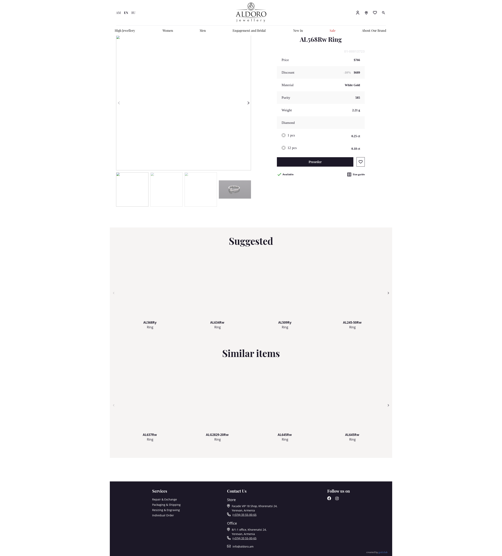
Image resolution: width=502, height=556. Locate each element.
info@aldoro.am (243, 546)
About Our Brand (374, 30)
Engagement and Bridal (249, 30)
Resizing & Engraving (166, 510)
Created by (376, 552)
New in (298, 30)
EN (126, 13)
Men (203, 30)
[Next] (248, 103)
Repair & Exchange (164, 499)
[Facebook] (329, 499)
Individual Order (163, 515)
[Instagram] (337, 499)
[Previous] (118, 103)
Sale (333, 30)
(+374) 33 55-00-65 (244, 515)
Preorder (315, 162)
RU (133, 13)
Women (168, 30)
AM (118, 13)
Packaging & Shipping (166, 505)
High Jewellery (125, 30)
